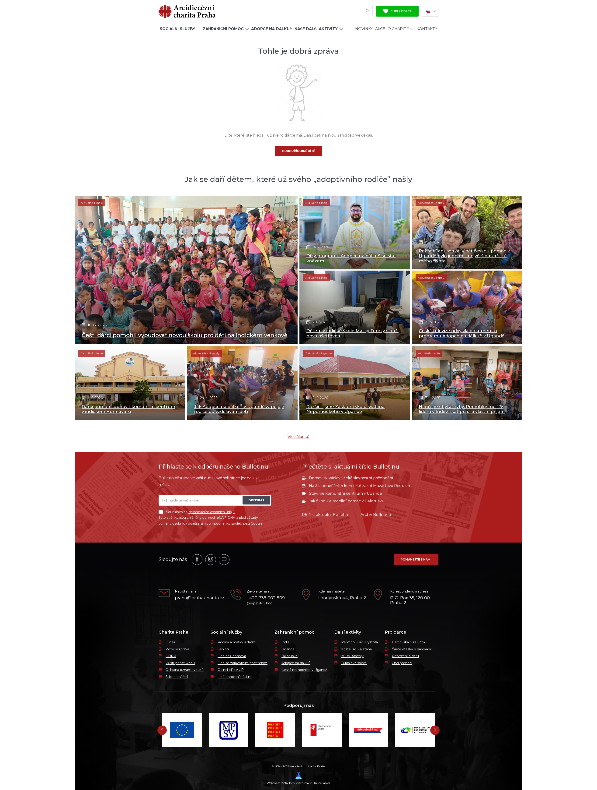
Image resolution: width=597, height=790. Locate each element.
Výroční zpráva (177, 649)
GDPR (171, 656)
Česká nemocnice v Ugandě (304, 670)
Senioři (223, 649)
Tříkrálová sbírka (354, 663)
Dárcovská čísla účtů (408, 642)
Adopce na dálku (295, 663)
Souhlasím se (200, 512)
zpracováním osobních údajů (211, 512)
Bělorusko (289, 656)
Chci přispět (401, 11)
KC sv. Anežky (352, 656)
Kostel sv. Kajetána (356, 649)
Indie (285, 642)
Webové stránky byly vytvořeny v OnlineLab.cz (298, 783)
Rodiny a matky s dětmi (237, 642)
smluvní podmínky (215, 523)
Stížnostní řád (177, 677)
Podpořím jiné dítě (298, 151)
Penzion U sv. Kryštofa (359, 642)
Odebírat (256, 500)
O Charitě (398, 29)
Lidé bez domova (232, 656)
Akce (380, 29)
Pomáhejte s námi (416, 559)
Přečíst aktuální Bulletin (325, 514)
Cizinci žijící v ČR (231, 670)
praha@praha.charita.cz (199, 598)
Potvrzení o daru (405, 656)
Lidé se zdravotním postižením (242, 663)
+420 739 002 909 (266, 598)
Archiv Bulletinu (376, 514)
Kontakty (427, 29)
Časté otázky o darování (411, 649)
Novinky (364, 29)
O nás (170, 642)
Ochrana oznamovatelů (185, 670)
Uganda (287, 649)
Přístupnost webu (180, 663)
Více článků (298, 436)
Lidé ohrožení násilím (235, 677)
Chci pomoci (402, 663)
